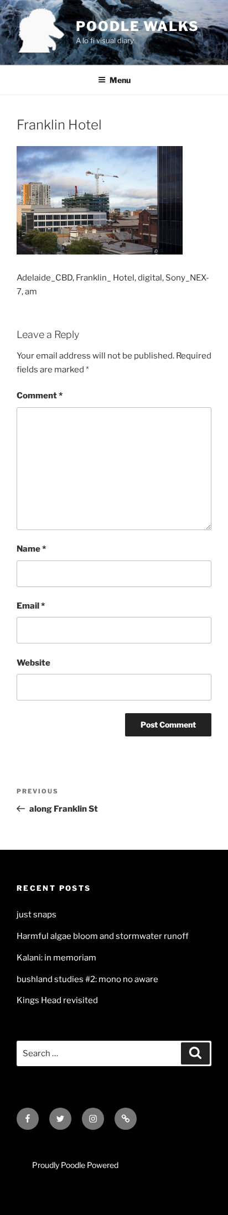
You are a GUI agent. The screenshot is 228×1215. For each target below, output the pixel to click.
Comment (40, 396)
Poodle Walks (137, 26)
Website (33, 663)
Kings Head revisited (57, 1000)
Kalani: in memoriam (56, 958)
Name (31, 549)
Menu (120, 80)
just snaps (36, 915)
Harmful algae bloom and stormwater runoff (103, 936)
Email (31, 606)
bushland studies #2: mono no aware (87, 979)
